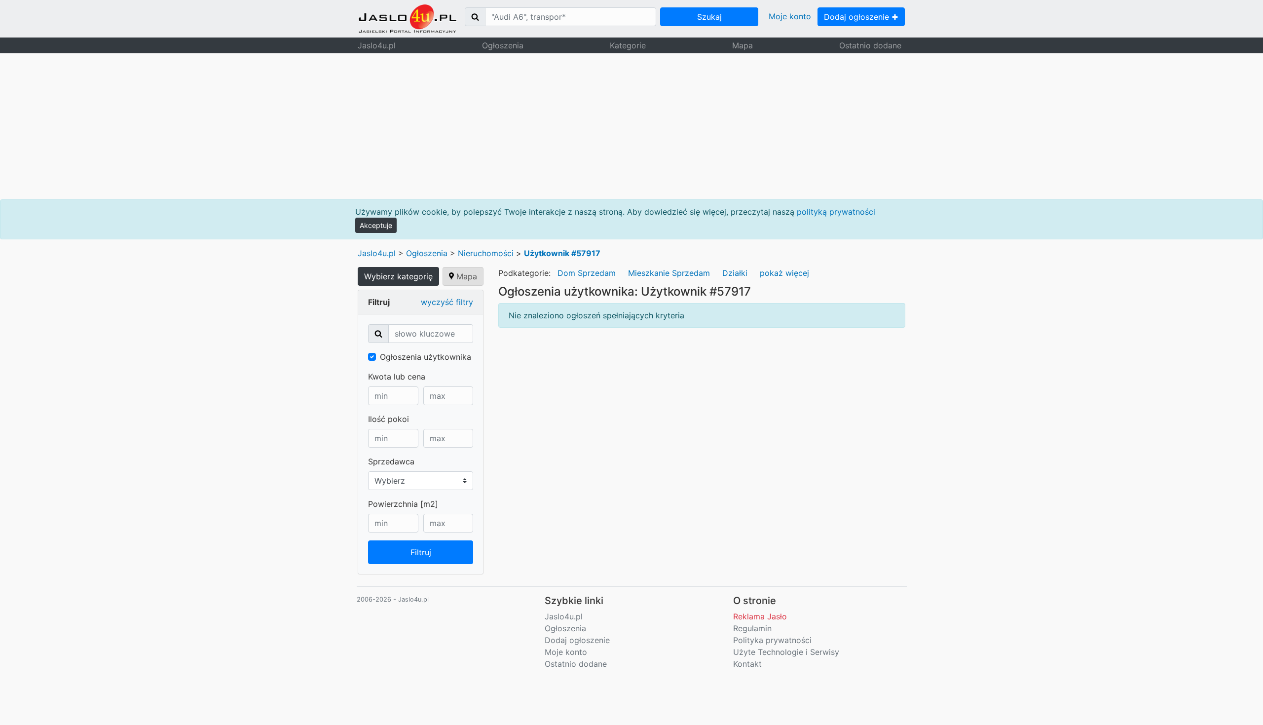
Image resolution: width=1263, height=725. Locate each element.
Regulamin (752, 628)
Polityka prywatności (772, 640)
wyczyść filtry (447, 302)
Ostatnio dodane (870, 45)
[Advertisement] (631, 126)
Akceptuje (376, 225)
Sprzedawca (391, 461)
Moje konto (790, 16)
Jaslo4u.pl (377, 45)
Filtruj (420, 552)
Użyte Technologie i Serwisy (786, 652)
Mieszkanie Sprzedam (669, 273)
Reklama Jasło (760, 616)
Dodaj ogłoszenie (858, 17)
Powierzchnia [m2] (403, 504)
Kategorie (628, 45)
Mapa (742, 45)
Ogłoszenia (502, 45)
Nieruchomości (486, 253)
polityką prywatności (836, 212)
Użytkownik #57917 (562, 253)
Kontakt (747, 664)
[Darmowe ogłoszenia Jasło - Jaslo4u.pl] (407, 19)
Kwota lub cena (396, 377)
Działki (734, 273)
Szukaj (709, 17)
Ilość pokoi (388, 419)
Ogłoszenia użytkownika (425, 357)
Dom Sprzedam (586, 273)
